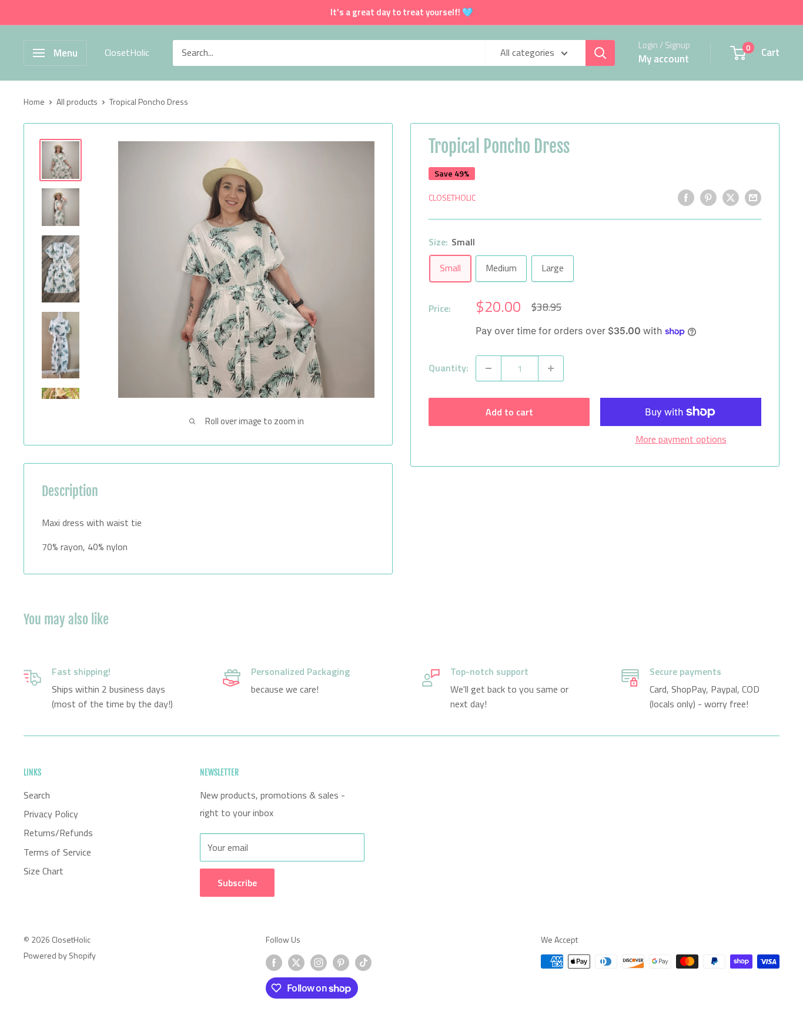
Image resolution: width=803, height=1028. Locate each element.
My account (663, 58)
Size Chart (43, 871)
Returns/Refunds (58, 833)
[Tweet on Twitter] (730, 197)
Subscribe (237, 883)
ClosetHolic (452, 198)
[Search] (600, 53)
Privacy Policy (51, 814)
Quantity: (449, 368)
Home (34, 101)
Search (37, 795)
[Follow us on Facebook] (274, 963)
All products (77, 101)
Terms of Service (57, 852)
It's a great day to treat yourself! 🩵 (401, 12)
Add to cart (509, 412)
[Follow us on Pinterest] (341, 963)
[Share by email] (753, 197)
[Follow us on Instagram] (318, 963)
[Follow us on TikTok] (363, 963)
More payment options (681, 439)
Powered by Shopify (60, 955)
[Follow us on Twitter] (296, 963)
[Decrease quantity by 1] (488, 368)
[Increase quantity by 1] (550, 368)
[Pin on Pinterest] (708, 197)
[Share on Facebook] (686, 197)
